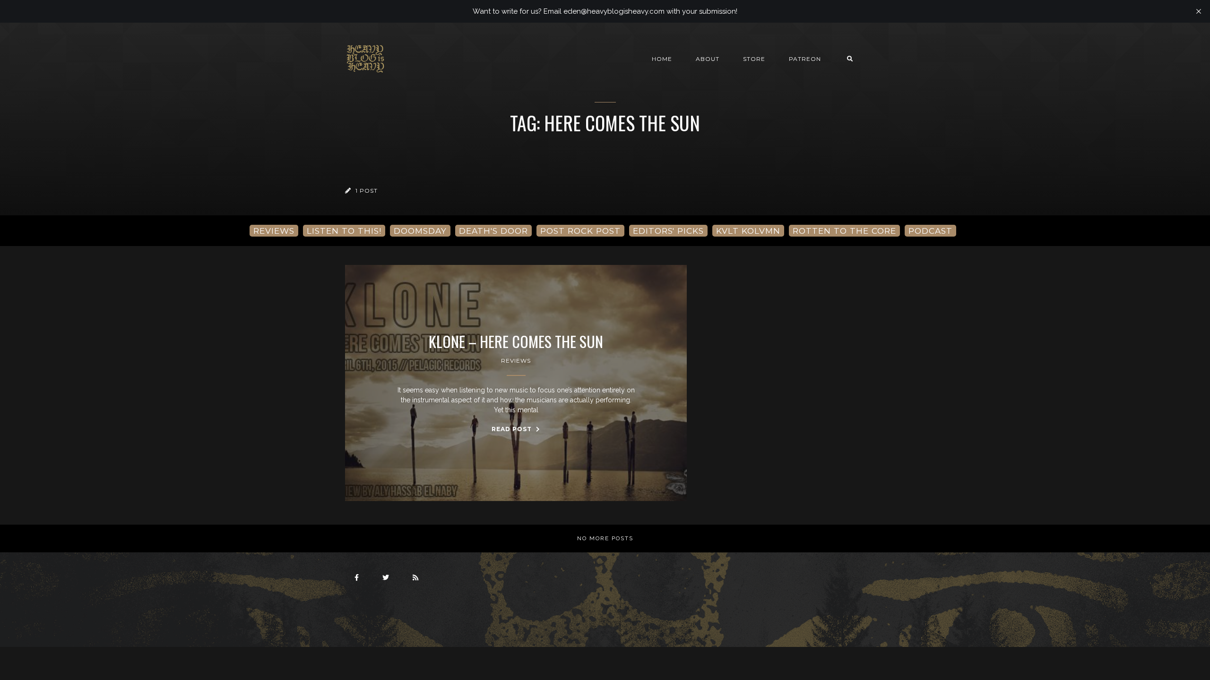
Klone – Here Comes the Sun (516, 341)
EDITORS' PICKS (668, 231)
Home (662, 58)
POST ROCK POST (580, 231)
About (707, 58)
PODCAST (930, 231)
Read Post (513, 429)
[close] (1198, 11)
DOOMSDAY (420, 231)
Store (754, 58)
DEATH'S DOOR (493, 231)
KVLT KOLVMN (748, 231)
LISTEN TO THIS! (344, 231)
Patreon (805, 58)
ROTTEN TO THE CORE (844, 231)
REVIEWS (273, 231)
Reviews (516, 360)
